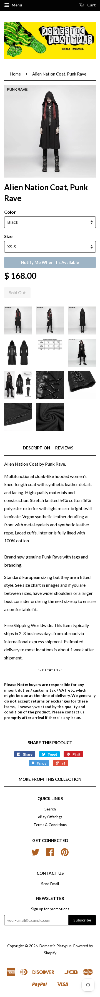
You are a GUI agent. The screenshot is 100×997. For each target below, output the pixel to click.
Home (15, 73)
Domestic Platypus (55, 946)
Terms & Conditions (50, 824)
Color (10, 212)
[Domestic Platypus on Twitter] (35, 854)
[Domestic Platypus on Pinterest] (65, 854)
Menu (16, 5)
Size (8, 236)
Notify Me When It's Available (50, 262)
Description (36, 447)
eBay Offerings (50, 817)
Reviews (64, 447)
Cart (91, 5)
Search (50, 809)
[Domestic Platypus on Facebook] (50, 854)
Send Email (50, 883)
